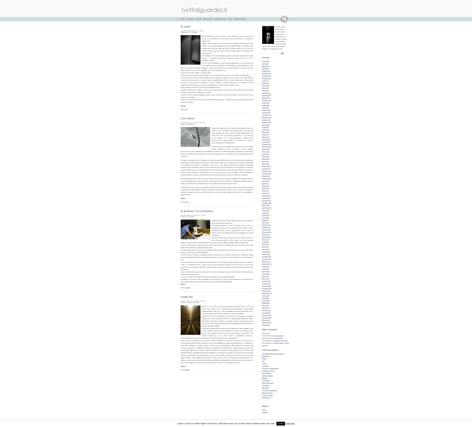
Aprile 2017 (265, 88)
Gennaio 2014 (266, 168)
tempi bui (187, 296)
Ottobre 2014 (266, 149)
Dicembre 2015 (266, 115)
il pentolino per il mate (268, 371)
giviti (263, 361)
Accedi (264, 410)
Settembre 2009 (266, 293)
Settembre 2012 (266, 208)
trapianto (187, 370)
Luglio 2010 (265, 269)
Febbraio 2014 (266, 166)
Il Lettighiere (265, 366)
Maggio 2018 (266, 66)
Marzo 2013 (265, 193)
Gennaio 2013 (266, 198)
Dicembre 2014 (266, 144)
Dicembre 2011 (266, 230)
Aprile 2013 (265, 190)
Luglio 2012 (265, 212)
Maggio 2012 (266, 217)
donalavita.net (266, 356)
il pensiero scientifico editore (270, 368)
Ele (268, 333)
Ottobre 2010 (266, 261)
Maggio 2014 (266, 159)
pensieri (183, 124)
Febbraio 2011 (266, 252)
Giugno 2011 (265, 244)
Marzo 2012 (265, 222)
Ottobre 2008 (266, 320)
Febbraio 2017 (266, 93)
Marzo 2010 (265, 278)
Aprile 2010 (265, 276)
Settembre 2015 (266, 122)
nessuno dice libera (267, 383)
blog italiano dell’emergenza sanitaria (273, 354)
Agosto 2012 (265, 210)
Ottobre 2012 (266, 205)
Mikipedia (264, 378)
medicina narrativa (267, 375)
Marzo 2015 (265, 137)
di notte (185, 26)
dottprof (264, 358)
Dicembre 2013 (266, 171)
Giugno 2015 (266, 129)
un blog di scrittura (267, 395)
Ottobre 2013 (266, 176)
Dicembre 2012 (266, 200)
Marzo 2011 (265, 249)
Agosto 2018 (265, 61)
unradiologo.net (266, 397)
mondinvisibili (266, 380)
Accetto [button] (280, 424)
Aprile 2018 (265, 68)
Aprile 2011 (265, 247)
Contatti (198, 19)
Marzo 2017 (265, 90)
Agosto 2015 (265, 125)
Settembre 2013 (266, 178)
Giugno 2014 (266, 156)
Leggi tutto (290, 423)
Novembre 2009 (267, 288)
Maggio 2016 (266, 105)
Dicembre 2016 (266, 95)
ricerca (186, 202)
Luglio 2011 (265, 242)
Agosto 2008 (265, 325)
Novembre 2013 (267, 173)
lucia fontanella (266, 373)
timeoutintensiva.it (267, 393)
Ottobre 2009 (266, 291)
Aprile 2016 (265, 107)
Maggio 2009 (266, 303)
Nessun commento (193, 302)
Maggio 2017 (266, 86)
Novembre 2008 (267, 317)
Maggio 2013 (266, 188)
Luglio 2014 (265, 154)
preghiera (187, 287)
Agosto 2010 (265, 266)
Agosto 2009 (265, 296)
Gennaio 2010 (266, 283)
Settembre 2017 (266, 78)
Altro (230, 19)
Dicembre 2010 (266, 256)
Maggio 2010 (266, 274)
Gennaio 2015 (266, 142)
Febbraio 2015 (266, 139)
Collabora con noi (220, 19)
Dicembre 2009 (266, 286)
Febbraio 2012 (266, 225)
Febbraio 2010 (266, 281)
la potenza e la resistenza (197, 211)
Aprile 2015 (265, 134)
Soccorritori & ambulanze (269, 390)
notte (185, 109)
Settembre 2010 (266, 264)
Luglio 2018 (265, 64)
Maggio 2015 (266, 132)
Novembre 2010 (267, 259)
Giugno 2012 (266, 215)
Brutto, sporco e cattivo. (281, 340)
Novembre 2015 (267, 117)
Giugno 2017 (266, 83)
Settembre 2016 (266, 100)
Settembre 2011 (266, 237)
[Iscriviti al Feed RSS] (285, 19)
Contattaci (265, 412)
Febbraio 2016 (266, 110)
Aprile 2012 (265, 220)
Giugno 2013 (266, 186)
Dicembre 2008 (266, 315)
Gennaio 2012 (266, 227)
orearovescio (266, 385)
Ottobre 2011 (266, 234)
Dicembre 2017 (266, 73)
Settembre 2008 (266, 322)
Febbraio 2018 (266, 71)
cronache (183, 302)
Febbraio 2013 (266, 195)
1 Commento (194, 32)
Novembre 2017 (267, 76)
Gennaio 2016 (266, 112)
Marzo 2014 (265, 164)
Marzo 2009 (265, 308)
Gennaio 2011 (266, 254)
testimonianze (185, 32)
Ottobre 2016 (266, 98)
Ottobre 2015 (266, 120)
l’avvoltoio (187, 118)
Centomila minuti (278, 335)
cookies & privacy (239, 19)
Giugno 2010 (266, 271)
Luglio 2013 (265, 183)
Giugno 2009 (266, 300)
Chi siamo (190, 19)
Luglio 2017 (265, 81)
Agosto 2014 (265, 151)
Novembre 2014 (267, 146)
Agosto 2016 (265, 103)
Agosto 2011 (265, 239)
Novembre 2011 (266, 232)
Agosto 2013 (265, 181)
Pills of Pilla (265, 388)
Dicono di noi (207, 19)
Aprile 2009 (265, 305)
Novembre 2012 (267, 203)
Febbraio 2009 (266, 310)
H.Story (264, 363)
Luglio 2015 (265, 127)
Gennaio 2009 (266, 313)
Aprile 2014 (265, 161)
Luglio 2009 (265, 298)
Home (183, 19)
